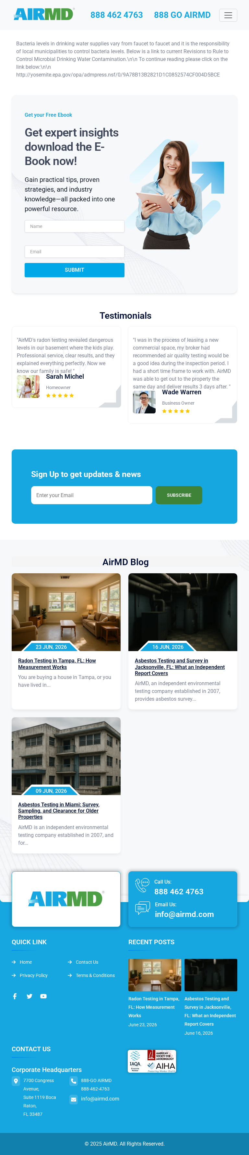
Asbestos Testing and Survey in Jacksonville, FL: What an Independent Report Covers (210, 1011)
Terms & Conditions (95, 975)
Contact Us (86, 962)
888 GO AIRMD (182, 15)
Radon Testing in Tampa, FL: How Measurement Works (153, 1007)
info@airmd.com (184, 914)
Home (25, 962)
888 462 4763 (116, 15)
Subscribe (179, 495)
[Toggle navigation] (228, 15)
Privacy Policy (33, 975)
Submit (74, 270)
